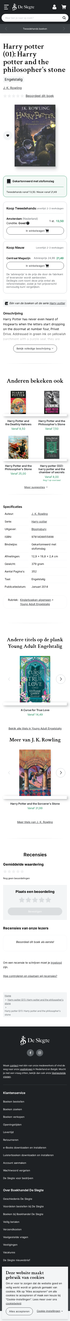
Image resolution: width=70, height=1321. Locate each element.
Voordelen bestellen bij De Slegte (23, 1206)
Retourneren (10, 1139)
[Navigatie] (6, 7)
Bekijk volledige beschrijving (34, 348)
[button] (6, 28)
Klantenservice (14, 1093)
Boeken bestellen (13, 1101)
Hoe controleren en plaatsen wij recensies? (30, 976)
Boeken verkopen (13, 1116)
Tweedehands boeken (35, 28)
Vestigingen (10, 1244)
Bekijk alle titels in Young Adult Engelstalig (35, 728)
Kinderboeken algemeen (35, 599)
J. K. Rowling (12, 88)
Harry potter (57, 303)
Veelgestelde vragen (15, 1237)
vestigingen (26, 1069)
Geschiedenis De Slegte (17, 1198)
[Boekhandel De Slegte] (23, 6)
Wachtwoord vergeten (16, 1170)
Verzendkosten (12, 1229)
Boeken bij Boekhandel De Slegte (23, 1214)
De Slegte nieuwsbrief (16, 1260)
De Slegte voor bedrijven (18, 1178)
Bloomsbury (39, 529)
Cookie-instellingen (48, 1311)
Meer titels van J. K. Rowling (35, 822)
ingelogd (56, 962)
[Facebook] (30, 1052)
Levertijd (8, 1132)
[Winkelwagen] (63, 7)
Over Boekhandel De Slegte (23, 1190)
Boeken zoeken (12, 1109)
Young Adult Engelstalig (35, 604)
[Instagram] (39, 1052)
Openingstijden (12, 1124)
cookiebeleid (13, 1303)
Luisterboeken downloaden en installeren (28, 1155)
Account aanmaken (14, 1162)
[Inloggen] (54, 7)
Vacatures (9, 1252)
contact (14, 1065)
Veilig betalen (11, 1221)
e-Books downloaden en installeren (24, 1147)
